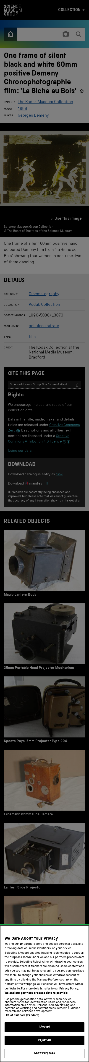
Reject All (44, 1040)
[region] (44, 993)
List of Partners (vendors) (22, 1015)
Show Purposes (44, 1053)
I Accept (44, 1027)
